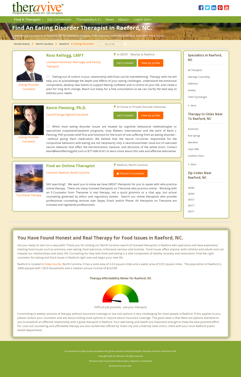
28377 (191, 205)
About (123, 19)
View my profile (150, 63)
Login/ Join (141, 19)
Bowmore (193, 128)
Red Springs (194, 135)
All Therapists (195, 70)
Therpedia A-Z (88, 19)
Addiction (193, 83)
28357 (191, 199)
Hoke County (53, 264)
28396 (191, 193)
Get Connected (58, 19)
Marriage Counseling (199, 76)
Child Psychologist (197, 97)
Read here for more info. (120, 366)
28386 (191, 187)
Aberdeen (193, 142)
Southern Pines (196, 155)
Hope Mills (193, 149)
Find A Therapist (27, 19)
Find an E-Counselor (131, 173)
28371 (191, 211)
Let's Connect (125, 63)
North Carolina (44, 43)
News (109, 19)
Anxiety (192, 90)
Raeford (64, 43)
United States (22, 43)
